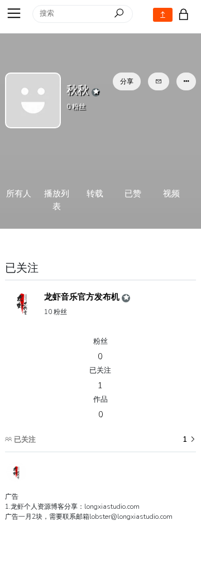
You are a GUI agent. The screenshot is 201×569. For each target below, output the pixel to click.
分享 (126, 81)
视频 (171, 193)
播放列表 (56, 200)
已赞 (133, 193)
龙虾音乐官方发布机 (83, 296)
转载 (95, 193)
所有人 (18, 193)
